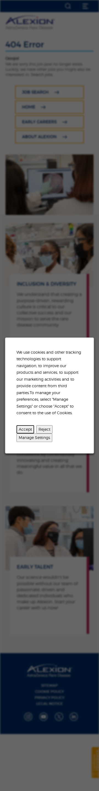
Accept (25, 429)
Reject (44, 429)
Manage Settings (34, 437)
